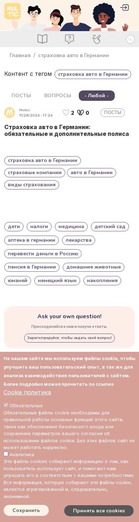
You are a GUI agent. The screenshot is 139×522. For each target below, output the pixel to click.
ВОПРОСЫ (57, 95)
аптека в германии (31, 240)
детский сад (109, 226)
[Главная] (12, 11)
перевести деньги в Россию (43, 253)
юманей (17, 280)
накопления (102, 280)
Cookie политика (27, 392)
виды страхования (32, 184)
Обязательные (26, 405)
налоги (39, 226)
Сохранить (26, 510)
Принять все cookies (99, 510)
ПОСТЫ (21, 95)
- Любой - (96, 95)
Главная (20, 55)
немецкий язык (57, 280)
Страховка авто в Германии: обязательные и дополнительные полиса (66, 130)
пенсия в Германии (32, 267)
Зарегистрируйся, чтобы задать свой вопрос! (69, 337)
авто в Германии (92, 172)
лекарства (79, 240)
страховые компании (35, 172)
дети (14, 226)
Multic (24, 110)
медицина (71, 226)
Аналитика (22, 454)
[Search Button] (130, 39)
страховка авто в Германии (42, 160)
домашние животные (93, 267)
